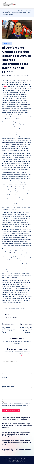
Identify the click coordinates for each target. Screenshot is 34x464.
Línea (5, 86)
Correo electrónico (8, 386)
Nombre (5, 377)
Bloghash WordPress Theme (17, 461)
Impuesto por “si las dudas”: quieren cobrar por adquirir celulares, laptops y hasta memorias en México (16, 442)
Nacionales (7, 43)
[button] (10, 317)
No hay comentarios (24, 75)
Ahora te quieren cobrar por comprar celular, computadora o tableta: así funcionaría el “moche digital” (16, 434)
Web (3, 395)
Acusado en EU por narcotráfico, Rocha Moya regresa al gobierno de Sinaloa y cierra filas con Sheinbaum (17, 425)
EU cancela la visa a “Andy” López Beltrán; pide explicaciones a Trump (16, 450)
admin (6, 314)
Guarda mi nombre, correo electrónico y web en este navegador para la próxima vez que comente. (16, 404)
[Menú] (31, 4)
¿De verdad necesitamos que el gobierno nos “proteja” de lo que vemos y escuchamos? (16, 418)
